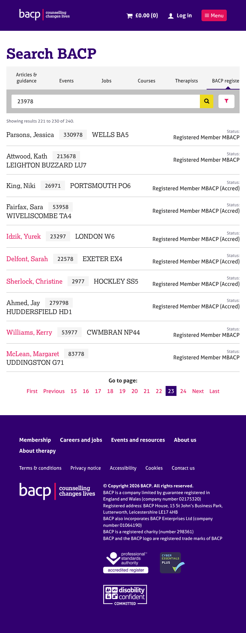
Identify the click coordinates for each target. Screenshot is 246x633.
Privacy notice (85, 468)
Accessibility (123, 468)
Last (214, 391)
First (32, 391)
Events (66, 83)
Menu (217, 15)
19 (122, 391)
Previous (54, 391)
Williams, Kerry (29, 332)
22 (159, 391)
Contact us (183, 468)
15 (73, 391)
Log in (184, 15)
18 (110, 391)
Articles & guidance (26, 80)
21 (147, 391)
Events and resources (138, 439)
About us (185, 439)
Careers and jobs (81, 439)
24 (183, 391)
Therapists (186, 83)
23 (171, 391)
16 (86, 391)
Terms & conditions (40, 468)
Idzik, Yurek (23, 236)
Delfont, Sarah (27, 259)
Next (198, 391)
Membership (35, 439)
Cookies (154, 468)
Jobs (106, 83)
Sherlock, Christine (34, 281)
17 (98, 391)
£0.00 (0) (146, 15)
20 (134, 391)
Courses (146, 83)
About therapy (37, 450)
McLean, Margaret (32, 354)
